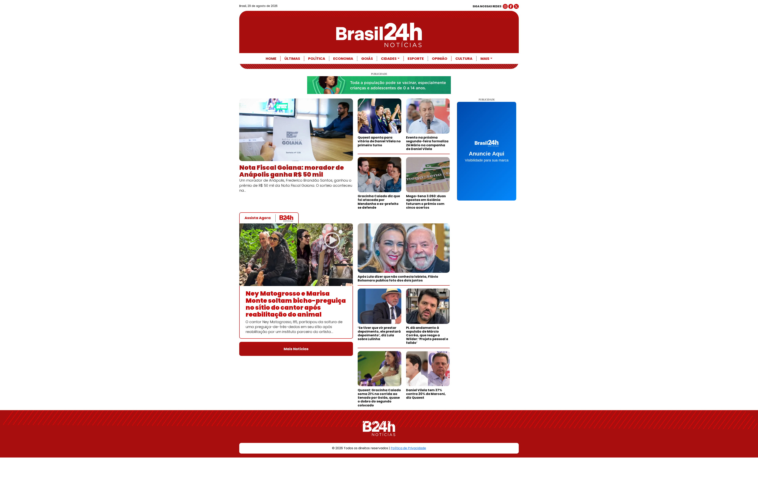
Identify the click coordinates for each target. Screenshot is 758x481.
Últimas (292, 58)
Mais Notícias (296, 348)
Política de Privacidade (408, 448)
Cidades (389, 58)
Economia (343, 58)
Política (316, 58)
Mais (484, 58)
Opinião (439, 58)
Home (271, 58)
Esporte (416, 58)
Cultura (463, 58)
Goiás (367, 58)
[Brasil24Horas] (379, 35)
